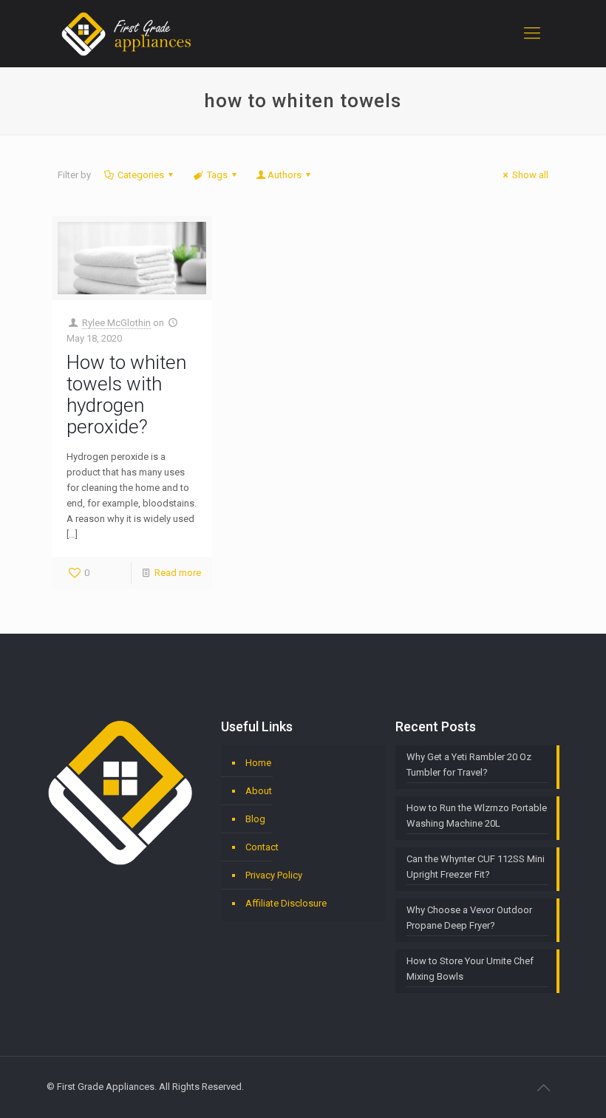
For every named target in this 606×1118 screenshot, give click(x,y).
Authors (285, 174)
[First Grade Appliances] (126, 33)
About (258, 790)
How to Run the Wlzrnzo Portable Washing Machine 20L (476, 815)
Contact (262, 847)
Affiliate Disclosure (286, 903)
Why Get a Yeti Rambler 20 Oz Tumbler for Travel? (468, 764)
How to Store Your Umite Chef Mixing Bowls (470, 968)
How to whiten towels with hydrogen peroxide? (126, 394)
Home (258, 762)
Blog (255, 818)
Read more (177, 572)
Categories (141, 174)
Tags (217, 174)
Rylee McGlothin (116, 322)
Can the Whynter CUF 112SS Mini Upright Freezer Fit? (475, 866)
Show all (530, 174)
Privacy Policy (273, 875)
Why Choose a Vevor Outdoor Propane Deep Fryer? (469, 917)
